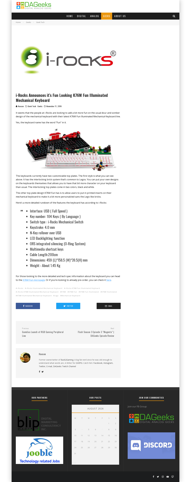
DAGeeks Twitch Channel (64, 366)
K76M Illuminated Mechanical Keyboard (34, 296)
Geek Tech (32, 106)
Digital (81, 16)
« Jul (74, 462)
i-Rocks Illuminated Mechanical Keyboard (44, 288)
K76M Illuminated (109, 292)
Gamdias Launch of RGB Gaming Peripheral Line (43, 332)
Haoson (20, 106)
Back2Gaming (67, 359)
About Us (120, 16)
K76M (63, 292)
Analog (94, 16)
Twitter (42, 366)
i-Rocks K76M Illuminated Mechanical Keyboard (37, 292)
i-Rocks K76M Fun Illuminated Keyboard (82, 288)
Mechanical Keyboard (70, 296)
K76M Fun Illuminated (89, 292)
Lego (56, 296)
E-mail (49, 366)
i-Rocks (20, 288)
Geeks (106, 16)
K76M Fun (73, 292)
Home (70, 16)
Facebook (97, 363)
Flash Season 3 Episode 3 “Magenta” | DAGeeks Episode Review (96, 332)
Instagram (108, 363)
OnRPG (79, 363)
